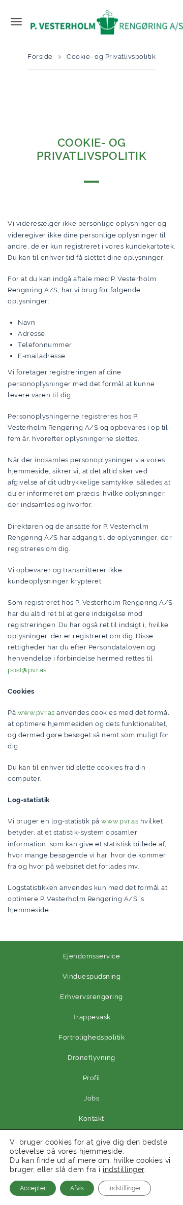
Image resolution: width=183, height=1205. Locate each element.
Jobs (91, 1098)
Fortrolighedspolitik (91, 1037)
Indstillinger (124, 1188)
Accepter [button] (33, 1188)
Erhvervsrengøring (91, 997)
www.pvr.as (36, 712)
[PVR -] (106, 21)
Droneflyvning (91, 1057)
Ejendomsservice (91, 956)
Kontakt (91, 1118)
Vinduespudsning (92, 976)
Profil (92, 1078)
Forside (40, 56)
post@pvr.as (27, 670)
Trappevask (92, 1017)
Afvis (77, 1188)
